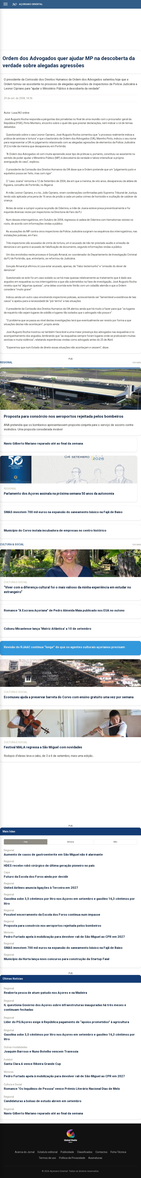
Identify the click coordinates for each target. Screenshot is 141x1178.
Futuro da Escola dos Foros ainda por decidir (36, 876)
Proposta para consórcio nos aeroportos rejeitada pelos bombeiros (63, 416)
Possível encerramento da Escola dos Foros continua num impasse (52, 914)
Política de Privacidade (72, 1157)
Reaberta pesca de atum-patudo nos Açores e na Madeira (45, 993)
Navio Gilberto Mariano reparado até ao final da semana (43, 443)
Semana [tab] (70, 842)
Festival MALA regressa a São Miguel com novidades (43, 747)
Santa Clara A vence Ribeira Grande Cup (32, 1064)
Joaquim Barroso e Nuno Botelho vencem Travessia (41, 1051)
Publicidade (67, 1152)
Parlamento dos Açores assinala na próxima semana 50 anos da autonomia (59, 493)
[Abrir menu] (5, 4)
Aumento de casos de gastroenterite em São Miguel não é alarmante (53, 854)
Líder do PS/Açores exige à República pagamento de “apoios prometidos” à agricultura (66, 1022)
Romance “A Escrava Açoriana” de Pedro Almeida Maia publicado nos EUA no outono (64, 610)
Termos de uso (47, 1157)
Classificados (84, 1152)
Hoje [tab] (26, 842)
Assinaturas (95, 1157)
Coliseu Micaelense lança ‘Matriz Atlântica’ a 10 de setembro (47, 628)
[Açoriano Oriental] (70, 1143)
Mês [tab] (115, 842)
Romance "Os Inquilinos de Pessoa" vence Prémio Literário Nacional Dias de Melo (62, 1088)
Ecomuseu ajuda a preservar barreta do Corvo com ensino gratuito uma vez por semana (68, 697)
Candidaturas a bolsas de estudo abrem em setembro (42, 1101)
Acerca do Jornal (25, 1152)
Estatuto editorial (47, 1152)
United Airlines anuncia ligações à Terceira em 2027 (41, 887)
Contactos (101, 1152)
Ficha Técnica (118, 1152)
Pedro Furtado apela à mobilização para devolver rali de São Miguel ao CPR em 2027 (64, 936)
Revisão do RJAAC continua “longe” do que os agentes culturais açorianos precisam (64, 647)
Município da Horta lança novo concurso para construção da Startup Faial (56, 959)
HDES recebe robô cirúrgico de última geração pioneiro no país (49, 865)
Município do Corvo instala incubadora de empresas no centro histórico (55, 530)
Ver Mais (136, 362)
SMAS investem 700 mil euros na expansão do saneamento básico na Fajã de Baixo (63, 512)
